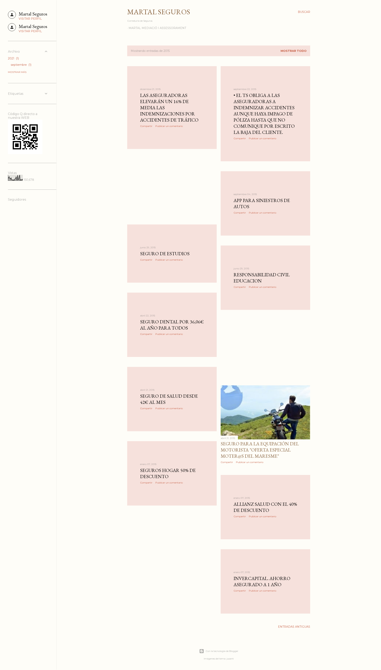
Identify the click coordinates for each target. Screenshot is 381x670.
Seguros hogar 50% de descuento (168, 473)
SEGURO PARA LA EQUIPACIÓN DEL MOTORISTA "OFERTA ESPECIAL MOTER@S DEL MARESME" (260, 450)
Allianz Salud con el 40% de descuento (265, 507)
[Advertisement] (172, 187)
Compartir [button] (146, 126)
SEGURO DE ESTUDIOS (165, 253)
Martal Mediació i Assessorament (157, 28)
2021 (13, 58)
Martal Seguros (158, 11)
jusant (230, 658)
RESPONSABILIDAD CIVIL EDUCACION (262, 278)
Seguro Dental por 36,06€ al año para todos (172, 325)
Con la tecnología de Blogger (222, 651)
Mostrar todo (294, 51)
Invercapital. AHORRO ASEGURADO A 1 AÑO (262, 581)
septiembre (21, 65)
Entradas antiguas (294, 626)
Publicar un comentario (169, 126)
